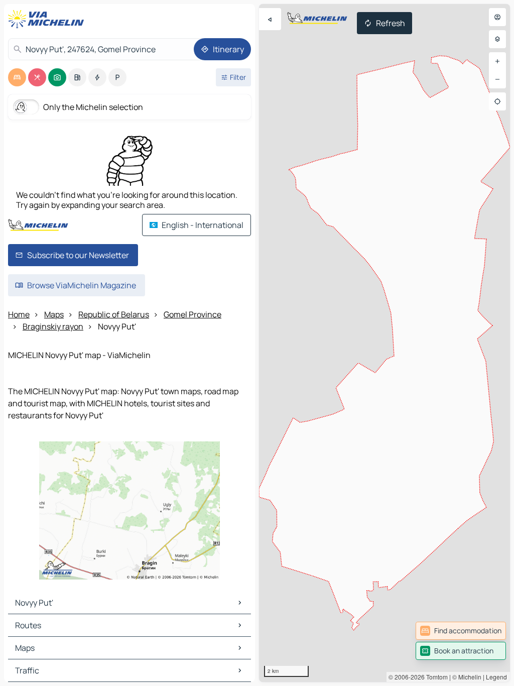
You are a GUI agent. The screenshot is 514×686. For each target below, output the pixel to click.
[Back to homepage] (48, 19)
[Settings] (497, 39)
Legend (496, 676)
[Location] (497, 101)
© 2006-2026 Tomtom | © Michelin (435, 676)
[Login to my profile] (497, 17)
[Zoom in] (497, 61)
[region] (384, 343)
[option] (17, 77)
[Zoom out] (497, 79)
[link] (461, 631)
